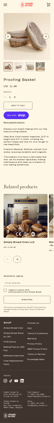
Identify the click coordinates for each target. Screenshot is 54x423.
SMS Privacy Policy (37, 349)
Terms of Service (36, 309)
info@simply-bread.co (37, 405)
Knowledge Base (35, 359)
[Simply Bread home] (10, 416)
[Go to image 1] (8, 66)
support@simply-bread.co (38, 396)
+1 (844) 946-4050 (36, 394)
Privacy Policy (17, 309)
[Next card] (17, 259)
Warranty (32, 339)
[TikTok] (10, 380)
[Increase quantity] (14, 97)
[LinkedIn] (22, 380)
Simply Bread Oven (13, 328)
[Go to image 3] (29, 66)
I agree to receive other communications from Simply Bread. (25, 291)
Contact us (33, 323)
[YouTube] (16, 381)
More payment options (14, 122)
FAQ (29, 328)
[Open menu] (5, 5)
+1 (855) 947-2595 (35, 403)
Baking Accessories (14, 356)
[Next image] (46, 36)
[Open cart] (48, 5)
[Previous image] (8, 36)
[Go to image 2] (18, 66)
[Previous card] (8, 259)
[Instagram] (5, 380)
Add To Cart (18, 106)
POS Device (10, 342)
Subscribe (27, 300)
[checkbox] (5, 290)
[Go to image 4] (40, 66)
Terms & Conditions (37, 333)
